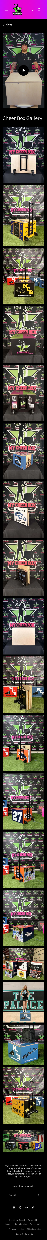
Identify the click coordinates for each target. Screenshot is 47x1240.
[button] (6, 9)
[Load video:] (23, 70)
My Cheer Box (22, 1220)
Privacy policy (36, 1224)
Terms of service (16, 1229)
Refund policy (21, 1224)
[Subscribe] (38, 1195)
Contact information (25, 1234)
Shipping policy (34, 1229)
